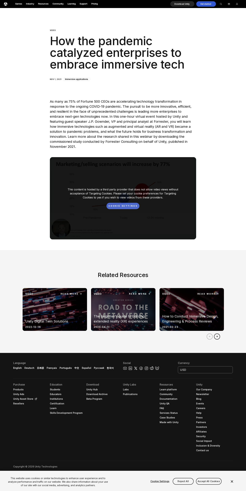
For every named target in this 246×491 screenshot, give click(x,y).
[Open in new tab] (35, 399)
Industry (30, 4)
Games (18, 4)
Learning (72, 4)
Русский (99, 367)
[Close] (232, 481)
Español (86, 367)
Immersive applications (76, 79)
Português (66, 367)
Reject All (183, 481)
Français (52, 367)
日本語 (40, 367)
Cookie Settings (159, 481)
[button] (182, 4)
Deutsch (29, 367)
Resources (43, 4)
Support (83, 4)
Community (58, 4)
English (17, 367)
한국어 (110, 367)
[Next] (217, 337)
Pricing (94, 4)
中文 (76, 367)
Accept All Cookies (209, 481)
